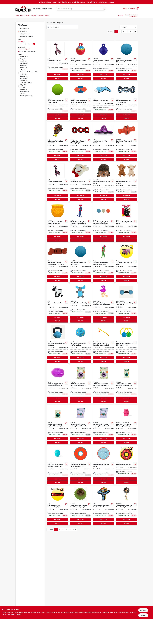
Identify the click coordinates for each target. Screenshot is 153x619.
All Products (23, 31)
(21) (24, 65)
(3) (23, 85)
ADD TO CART (57, 74)
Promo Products (24, 28)
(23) (24, 63)
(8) (23, 76)
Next (135, 31)
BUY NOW (57, 78)
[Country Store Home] (23, 9)
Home (17, 15)
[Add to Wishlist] (66, 59)
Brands (47, 15)
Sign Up (132, 8)
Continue (143, 610)
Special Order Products (26, 36)
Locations (40, 15)
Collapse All (21, 49)
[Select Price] (34, 44)
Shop (21, 15)
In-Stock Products (25, 33)
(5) (23, 80)
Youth (27, 15)
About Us (120, 15)
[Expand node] (18, 51)
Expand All (27, 49)
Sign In (125, 8)
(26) (23, 61)
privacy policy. (104, 612)
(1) (25, 91)
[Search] (104, 8)
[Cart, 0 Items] (137, 9)
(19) (23, 67)
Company (33, 15)
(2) (23, 87)
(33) (22, 59)
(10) (28, 72)
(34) (24, 56)
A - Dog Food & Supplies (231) (27, 51)
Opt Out (143, 615)
